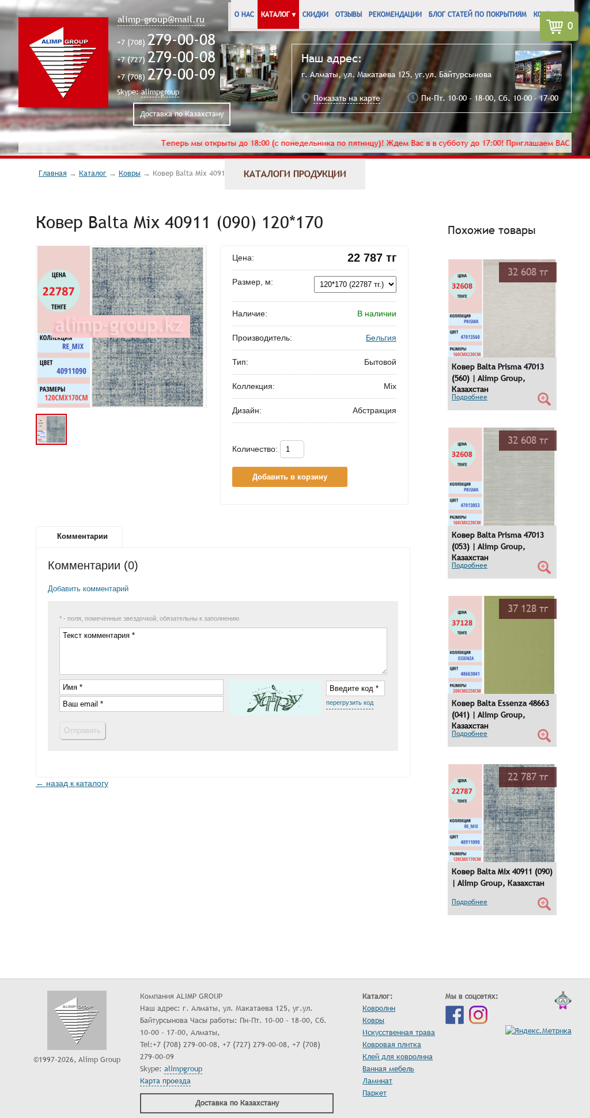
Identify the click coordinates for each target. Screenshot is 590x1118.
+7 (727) (166, 60)
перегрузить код (349, 702)
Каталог (93, 173)
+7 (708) (166, 42)
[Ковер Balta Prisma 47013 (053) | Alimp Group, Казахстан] (502, 524)
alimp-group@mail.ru (161, 19)
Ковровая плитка (391, 1044)
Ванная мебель (388, 1069)
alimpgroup (160, 92)
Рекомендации (395, 14)
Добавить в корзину (289, 477)
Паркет (374, 1093)
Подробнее (469, 397)
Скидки (315, 14)
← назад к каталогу (72, 783)
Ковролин (378, 1008)
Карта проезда (165, 1081)
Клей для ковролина (397, 1057)
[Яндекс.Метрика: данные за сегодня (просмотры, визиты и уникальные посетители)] (538, 1031)
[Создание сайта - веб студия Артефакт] (563, 1003)
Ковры (130, 173)
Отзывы (348, 14)
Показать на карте (346, 98)
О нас (244, 14)
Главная (53, 173)
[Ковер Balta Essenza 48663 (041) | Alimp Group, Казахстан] (502, 692)
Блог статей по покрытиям (478, 14)
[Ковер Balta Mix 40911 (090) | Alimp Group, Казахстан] (502, 861)
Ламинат (377, 1081)
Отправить (82, 730)
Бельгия (381, 337)
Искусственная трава (398, 1032)
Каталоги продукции (295, 174)
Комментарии (82, 536)
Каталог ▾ (278, 14)
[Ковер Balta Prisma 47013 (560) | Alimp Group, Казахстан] (502, 356)
